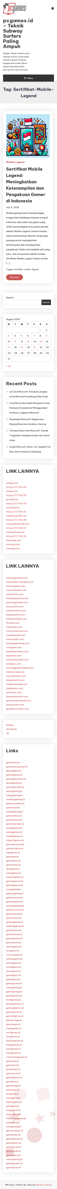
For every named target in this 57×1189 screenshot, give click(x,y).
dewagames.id (14, 827)
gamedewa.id (13, 860)
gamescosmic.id (14, 909)
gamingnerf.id (13, 975)
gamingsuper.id (14, 1163)
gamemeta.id (13, 1073)
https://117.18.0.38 (16, 519)
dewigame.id (13, 868)
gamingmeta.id (14, 995)
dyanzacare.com (15, 704)
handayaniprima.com (17, 598)
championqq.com (15, 532)
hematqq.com (13, 540)
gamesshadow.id (15, 803)
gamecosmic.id (14, 934)
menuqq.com (13, 548)
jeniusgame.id (13, 971)
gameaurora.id (13, 930)
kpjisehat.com (14, 655)
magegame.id (13, 1110)
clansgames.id (13, 1028)
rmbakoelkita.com (16, 610)
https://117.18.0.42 (16, 503)
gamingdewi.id (13, 770)
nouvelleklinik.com (16, 676)
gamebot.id (12, 1081)
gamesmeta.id (13, 1012)
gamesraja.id (13, 807)
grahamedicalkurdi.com (18, 700)
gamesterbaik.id (15, 823)
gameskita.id (13, 762)
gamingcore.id (13, 1147)
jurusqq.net (12, 499)
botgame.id (12, 1093)
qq (7, 733)
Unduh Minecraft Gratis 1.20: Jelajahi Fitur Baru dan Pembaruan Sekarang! (30, 449)
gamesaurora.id (14, 897)
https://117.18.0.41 (16, 511)
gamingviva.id (13, 1167)
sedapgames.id (14, 836)
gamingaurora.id (14, 881)
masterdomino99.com (17, 523)
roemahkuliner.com (16, 590)
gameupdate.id (14, 938)
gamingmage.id (14, 991)
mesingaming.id (14, 1159)
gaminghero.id (13, 1142)
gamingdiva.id (13, 1155)
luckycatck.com (15, 606)
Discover (14, 277)
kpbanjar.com (13, 663)
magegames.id (14, 1044)
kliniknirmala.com (15, 671)
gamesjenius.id (14, 819)
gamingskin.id (13, 979)
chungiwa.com (14, 647)
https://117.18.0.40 (16, 536)
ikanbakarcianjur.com (17, 651)
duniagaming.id (14, 783)
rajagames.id (13, 852)
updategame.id (14, 958)
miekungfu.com (14, 626)
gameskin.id (12, 1061)
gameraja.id (12, 856)
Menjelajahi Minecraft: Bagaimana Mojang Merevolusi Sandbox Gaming (27, 422)
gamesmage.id (14, 1020)
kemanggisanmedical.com (20, 667)
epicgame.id (12, 1106)
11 (15, 341)
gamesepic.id (13, 1024)
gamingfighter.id (15, 1007)
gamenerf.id (12, 1065)
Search (10, 297)
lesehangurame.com (17, 577)
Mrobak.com (13, 622)
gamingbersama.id (16, 778)
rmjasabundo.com (15, 635)
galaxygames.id (14, 922)
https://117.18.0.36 (16, 487)
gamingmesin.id (14, 1138)
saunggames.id (14, 832)
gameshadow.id (14, 848)
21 (34, 347)
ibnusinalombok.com (17, 696)
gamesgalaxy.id (14, 901)
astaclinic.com (14, 692)
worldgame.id (13, 967)
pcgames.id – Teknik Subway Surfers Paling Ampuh (17, 33)
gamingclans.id (14, 983)
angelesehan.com (15, 614)
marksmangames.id (16, 1057)
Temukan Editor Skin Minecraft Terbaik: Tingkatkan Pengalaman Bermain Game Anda (29, 435)
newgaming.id (13, 889)
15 (41, 341)
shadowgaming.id (15, 799)
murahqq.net (13, 507)
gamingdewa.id (14, 774)
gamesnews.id (13, 917)
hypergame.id (13, 1114)
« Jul (8, 366)
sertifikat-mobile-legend (26, 269)
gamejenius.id (13, 864)
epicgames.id (13, 1048)
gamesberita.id (14, 913)
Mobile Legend (15, 162)
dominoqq (11, 729)
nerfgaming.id (13, 999)
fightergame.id (14, 1102)
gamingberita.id (14, 885)
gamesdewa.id (14, 815)
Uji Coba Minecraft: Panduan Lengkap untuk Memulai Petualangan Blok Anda (28, 394)
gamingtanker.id (14, 1003)
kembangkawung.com (18, 643)
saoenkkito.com (14, 594)
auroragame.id (13, 946)
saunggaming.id (14, 795)
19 (22, 347)
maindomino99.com (16, 515)
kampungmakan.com (17, 602)
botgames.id (13, 1036)
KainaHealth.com (15, 680)
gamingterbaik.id (15, 787)
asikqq (9, 724)
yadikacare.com (14, 688)
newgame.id (12, 950)
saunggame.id (13, 872)
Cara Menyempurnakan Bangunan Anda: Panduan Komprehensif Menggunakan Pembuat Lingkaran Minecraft (29, 408)
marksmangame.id (16, 1118)
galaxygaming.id (14, 893)
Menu (30, 78)
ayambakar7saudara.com (20, 581)
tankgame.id (12, 1122)
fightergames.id (14, 1040)
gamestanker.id (14, 1130)
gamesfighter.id (14, 1016)
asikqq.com (12, 483)
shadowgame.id (14, 877)
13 (28, 341)
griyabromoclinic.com (17, 708)
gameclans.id (13, 1069)
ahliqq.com (12, 491)
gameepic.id (12, 1089)
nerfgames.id (13, 1032)
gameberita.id (13, 942)
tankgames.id (13, 1052)
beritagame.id (13, 962)
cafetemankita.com (17, 631)
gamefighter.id (14, 1077)
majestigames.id (15, 840)
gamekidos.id (13, 1134)
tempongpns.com (15, 586)
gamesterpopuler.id (17, 766)
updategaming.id (15, 905)
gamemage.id (13, 1085)
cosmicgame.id (14, 954)
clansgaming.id (14, 987)
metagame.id (13, 1097)
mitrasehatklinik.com (17, 659)
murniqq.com (13, 544)
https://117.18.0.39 (16, 495)
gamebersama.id (15, 844)
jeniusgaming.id (14, 791)
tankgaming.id (13, 1126)
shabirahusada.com (16, 684)
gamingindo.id (13, 1151)
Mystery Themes (44, 1185)
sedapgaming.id (14, 811)
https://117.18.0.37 (16, 528)
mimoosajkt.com (15, 639)
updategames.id (15, 926)
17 (9, 347)
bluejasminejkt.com (16, 618)
